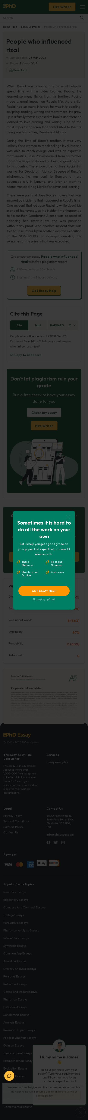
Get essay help (44, 591)
